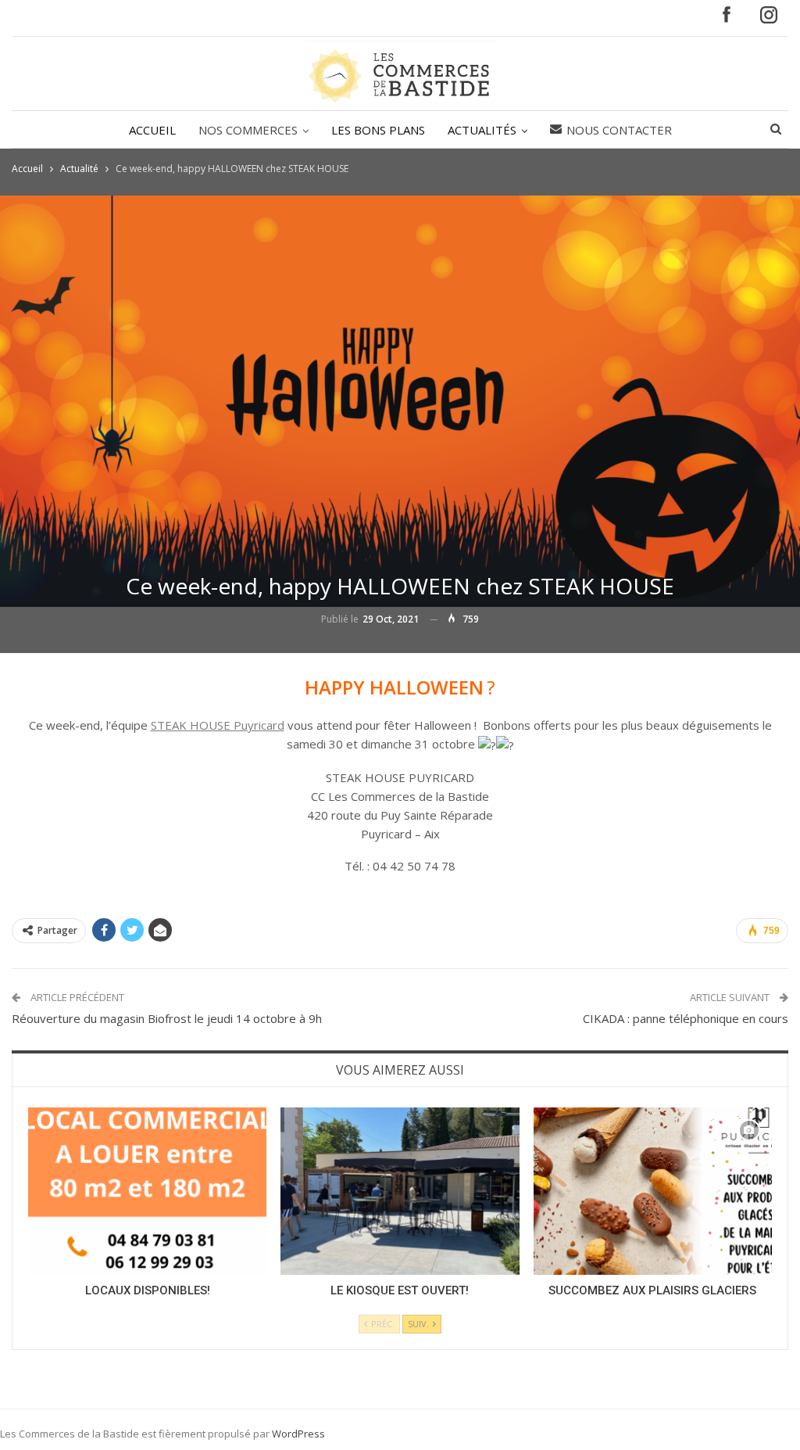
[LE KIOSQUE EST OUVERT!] (399, 1191)
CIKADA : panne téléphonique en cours (685, 1018)
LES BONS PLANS (378, 130)
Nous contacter (619, 130)
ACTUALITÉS (482, 130)
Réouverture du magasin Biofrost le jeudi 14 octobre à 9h (167, 1018)
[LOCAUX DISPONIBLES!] (147, 1191)
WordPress (298, 1434)
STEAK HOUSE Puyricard (217, 725)
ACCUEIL (152, 130)
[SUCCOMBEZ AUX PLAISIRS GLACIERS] (653, 1191)
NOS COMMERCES (248, 130)
